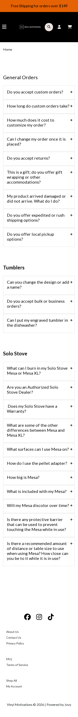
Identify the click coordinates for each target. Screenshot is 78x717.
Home (7, 49)
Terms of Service (17, 665)
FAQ (9, 659)
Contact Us (13, 637)
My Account (14, 686)
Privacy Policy (15, 643)
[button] (49, 27)
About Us (12, 631)
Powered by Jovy (59, 704)
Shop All (11, 680)
